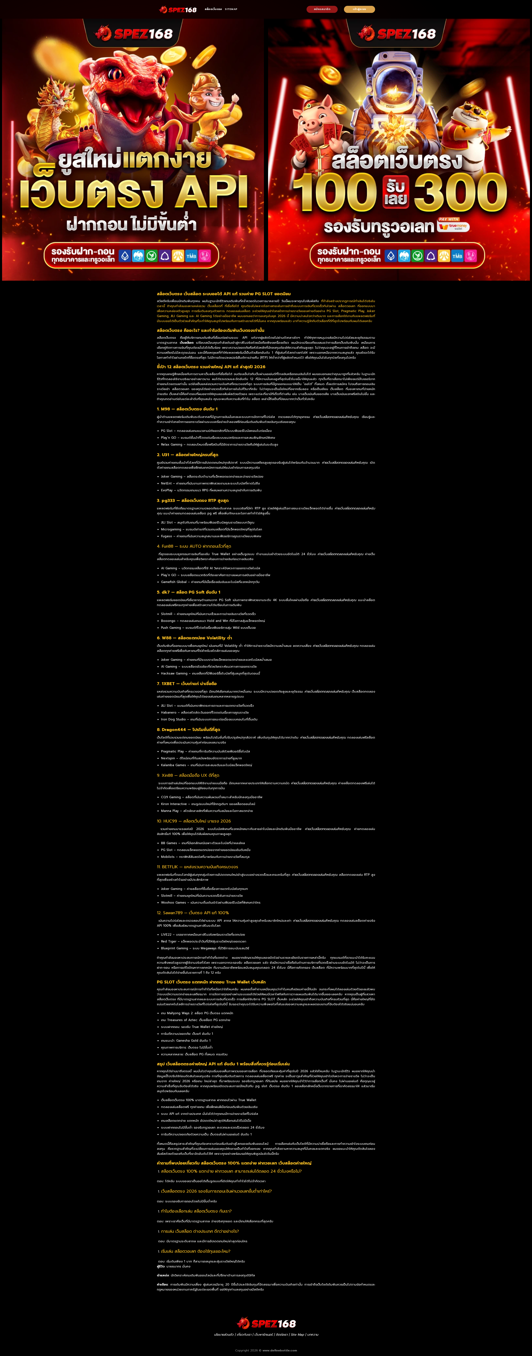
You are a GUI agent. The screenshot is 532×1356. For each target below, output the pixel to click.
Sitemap (231, 9)
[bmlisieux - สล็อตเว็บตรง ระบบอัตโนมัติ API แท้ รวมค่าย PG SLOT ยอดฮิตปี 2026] (177, 9)
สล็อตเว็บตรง (213, 9)
